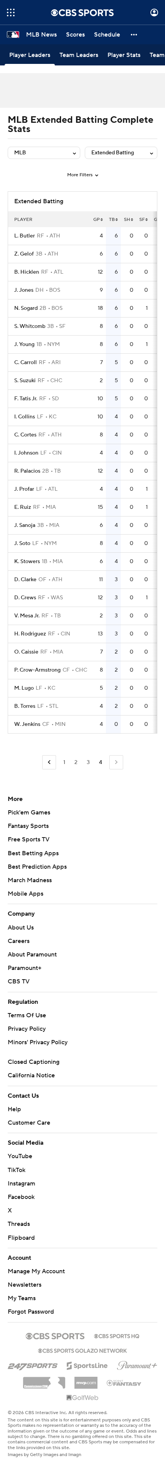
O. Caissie (26, 652)
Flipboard (21, 1238)
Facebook (21, 1197)
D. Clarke (25, 579)
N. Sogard (26, 308)
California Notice (31, 1075)
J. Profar (24, 489)
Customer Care (29, 1123)
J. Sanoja (24, 525)
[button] (11, 12)
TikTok (16, 1170)
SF (142, 219)
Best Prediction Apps (37, 867)
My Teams (22, 1298)
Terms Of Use (27, 1015)
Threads (19, 1224)
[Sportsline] (87, 1364)
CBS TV (19, 981)
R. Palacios (27, 471)
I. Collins (24, 416)
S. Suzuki (25, 380)
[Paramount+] (137, 1364)
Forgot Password (31, 1312)
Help (14, 1109)
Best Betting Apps (33, 853)
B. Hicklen (26, 272)
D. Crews (25, 597)
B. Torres (24, 706)
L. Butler (24, 235)
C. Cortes (25, 434)
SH (127, 219)
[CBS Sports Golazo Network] (82, 1350)
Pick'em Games (29, 812)
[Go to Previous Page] (49, 762)
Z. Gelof (24, 254)
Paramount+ (24, 968)
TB (112, 219)
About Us (21, 927)
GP (96, 219)
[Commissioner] (44, 1380)
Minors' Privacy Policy (38, 1042)
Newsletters (24, 1285)
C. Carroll (25, 362)
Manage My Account (36, 1271)
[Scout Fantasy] (124, 1382)
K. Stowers (27, 561)
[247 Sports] (33, 1364)
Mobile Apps (25, 894)
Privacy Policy (27, 1029)
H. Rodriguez (30, 633)
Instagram (21, 1183)
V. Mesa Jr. (27, 615)
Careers (19, 941)
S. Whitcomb (29, 326)
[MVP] (85, 1380)
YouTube (20, 1156)
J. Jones (23, 290)
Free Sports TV (29, 839)
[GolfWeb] (82, 1398)
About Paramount (32, 954)
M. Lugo (24, 688)
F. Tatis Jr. (25, 398)
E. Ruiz (22, 507)
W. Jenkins (27, 724)
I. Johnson (26, 453)
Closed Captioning (33, 1062)
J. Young (24, 344)
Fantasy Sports (28, 826)
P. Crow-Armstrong (37, 670)
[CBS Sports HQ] (116, 1335)
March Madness (30, 880)
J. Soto (22, 543)
